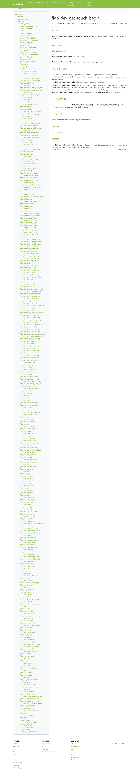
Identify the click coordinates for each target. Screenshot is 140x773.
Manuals (31, 9)
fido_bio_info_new (26, 204)
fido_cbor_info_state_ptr (28, 343)
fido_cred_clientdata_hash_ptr (30, 384)
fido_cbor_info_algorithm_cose (30, 239)
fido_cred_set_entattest (28, 452)
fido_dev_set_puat (26, 689)
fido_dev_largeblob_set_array (30, 651)
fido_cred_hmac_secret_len (29, 403)
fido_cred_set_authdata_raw (29, 443)
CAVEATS (56, 139)
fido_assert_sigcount (27, 156)
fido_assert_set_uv (26, 147)
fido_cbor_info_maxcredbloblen (31, 291)
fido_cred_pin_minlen (27, 422)
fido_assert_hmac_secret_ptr (30, 104)
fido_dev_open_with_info (28, 668)
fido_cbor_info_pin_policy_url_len (31, 325)
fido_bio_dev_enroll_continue (30, 178)
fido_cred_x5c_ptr (26, 519)
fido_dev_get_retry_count (28, 597)
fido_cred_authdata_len (28, 372)
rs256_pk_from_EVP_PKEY (29, 722)
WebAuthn (39, 3)
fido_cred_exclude (26, 393)
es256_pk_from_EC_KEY (28, 38)
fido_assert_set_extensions (29, 133)
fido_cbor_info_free (26, 280)
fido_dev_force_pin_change (29, 583)
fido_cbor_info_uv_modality (29, 355)
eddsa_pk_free (25, 24)
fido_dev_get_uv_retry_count (30, 604)
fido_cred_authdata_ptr (28, 374)
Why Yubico (74, 744)
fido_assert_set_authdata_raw (30, 123)
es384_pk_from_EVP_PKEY (29, 54)
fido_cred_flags (25, 396)
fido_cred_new (25, 417)
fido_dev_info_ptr (26, 628)
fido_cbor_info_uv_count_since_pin (32, 353)
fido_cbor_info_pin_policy (29, 322)
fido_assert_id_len (26, 107)
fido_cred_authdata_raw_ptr (29, 379)
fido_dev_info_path (26, 621)
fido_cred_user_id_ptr (27, 500)
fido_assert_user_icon (27, 161)
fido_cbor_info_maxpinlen (29, 303)
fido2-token (24, 69)
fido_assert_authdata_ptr (28, 76)
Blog (43, 746)
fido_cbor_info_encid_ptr (28, 268)
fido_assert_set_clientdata (29, 126)
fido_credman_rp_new (27, 564)
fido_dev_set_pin (25, 682)
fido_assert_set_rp (26, 140)
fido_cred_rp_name (26, 433)
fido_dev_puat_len (26, 673)
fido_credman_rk (26, 535)
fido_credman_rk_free (27, 542)
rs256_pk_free (25, 720)
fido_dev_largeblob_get (28, 642)
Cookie (73, 749)
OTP (51, 3)
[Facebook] (119, 744)
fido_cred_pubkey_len (27, 426)
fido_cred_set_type (26, 478)
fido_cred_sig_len (26, 488)
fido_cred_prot (25, 424)
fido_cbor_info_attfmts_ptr (29, 249)
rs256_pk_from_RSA (27, 725)
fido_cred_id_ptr (25, 410)
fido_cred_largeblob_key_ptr (30, 415)
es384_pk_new (25, 59)
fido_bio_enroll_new (27, 194)
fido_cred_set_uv (25, 483)
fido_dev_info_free (26, 611)
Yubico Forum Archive (48, 752)
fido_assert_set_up (26, 144)
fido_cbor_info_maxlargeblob (30, 298)
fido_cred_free (25, 400)
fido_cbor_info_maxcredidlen (30, 296)
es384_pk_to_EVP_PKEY (28, 62)
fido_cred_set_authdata (28, 441)
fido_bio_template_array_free (30, 213)
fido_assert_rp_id (26, 119)
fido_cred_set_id (25, 464)
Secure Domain (71, 4)
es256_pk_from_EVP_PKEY (29, 40)
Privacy (73, 754)
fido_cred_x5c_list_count (28, 512)
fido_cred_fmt (25, 398)
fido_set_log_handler (27, 715)
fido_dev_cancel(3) (58, 132)
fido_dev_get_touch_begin (29, 599)
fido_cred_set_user (26, 481)
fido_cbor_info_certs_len (28, 251)
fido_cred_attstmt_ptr (27, 370)
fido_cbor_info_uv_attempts (29, 351)
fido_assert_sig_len (26, 152)
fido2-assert (24, 64)
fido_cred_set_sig (26, 476)
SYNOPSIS (57, 45)
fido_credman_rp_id (27, 554)
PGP (61, 3)
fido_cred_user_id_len (27, 497)
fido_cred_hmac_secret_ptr (29, 405)
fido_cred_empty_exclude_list (30, 388)
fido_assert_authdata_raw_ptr (30, 81)
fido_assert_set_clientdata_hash (31, 128)
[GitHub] (126, 744)
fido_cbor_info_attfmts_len (29, 246)
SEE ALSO (56, 126)
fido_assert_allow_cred (28, 71)
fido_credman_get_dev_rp (29, 528)
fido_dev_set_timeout (27, 694)
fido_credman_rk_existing (29, 540)
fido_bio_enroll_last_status (29, 192)
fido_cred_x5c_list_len (27, 514)
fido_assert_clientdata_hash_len (31, 88)
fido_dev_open (25, 666)
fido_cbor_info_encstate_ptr (29, 272)
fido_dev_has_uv (25, 609)
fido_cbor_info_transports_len (30, 346)
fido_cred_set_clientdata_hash (30, 450)
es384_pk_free (25, 50)
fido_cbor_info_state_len (28, 341)
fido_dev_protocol (26, 670)
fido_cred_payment (26, 419)
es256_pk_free (25, 36)
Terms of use (75, 757)
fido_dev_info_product (27, 623)
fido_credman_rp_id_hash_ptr (30, 559)
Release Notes (23, 19)
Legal (72, 752)
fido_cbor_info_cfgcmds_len (29, 258)
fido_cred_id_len (25, 407)
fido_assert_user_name (28, 168)
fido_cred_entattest (26, 391)
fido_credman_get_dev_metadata (31, 523)
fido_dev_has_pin (26, 606)
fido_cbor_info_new (27, 310)
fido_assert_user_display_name (30, 159)
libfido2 (23, 9)
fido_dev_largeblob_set (28, 649)
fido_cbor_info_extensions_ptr (30, 277)
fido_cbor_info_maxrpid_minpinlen (32, 306)
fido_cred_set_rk (25, 471)
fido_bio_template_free (28, 218)
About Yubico (75, 746)
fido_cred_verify (25, 504)
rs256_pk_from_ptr (26, 727)
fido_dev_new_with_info (28, 663)
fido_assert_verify (26, 171)
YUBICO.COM (75, 741)
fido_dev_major (25, 654)
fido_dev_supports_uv (27, 708)
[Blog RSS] (112, 744)
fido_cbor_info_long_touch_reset (31, 289)
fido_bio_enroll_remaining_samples (32, 197)
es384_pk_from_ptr (26, 57)
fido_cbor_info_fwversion (28, 282)
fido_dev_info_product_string (30, 625)
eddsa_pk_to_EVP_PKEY (28, 33)
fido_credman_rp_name (28, 561)
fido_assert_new (25, 116)
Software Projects (89, 4)
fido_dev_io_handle (26, 635)
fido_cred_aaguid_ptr (27, 365)
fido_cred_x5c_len (26, 509)
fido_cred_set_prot (26, 469)
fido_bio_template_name (28, 225)
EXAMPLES (57, 113)
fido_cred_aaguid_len (27, 362)
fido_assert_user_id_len (28, 164)
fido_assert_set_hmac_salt (29, 135)
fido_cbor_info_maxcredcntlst (30, 294)
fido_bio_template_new (28, 227)
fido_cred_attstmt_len (27, 367)
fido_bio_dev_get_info (27, 182)
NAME (55, 30)
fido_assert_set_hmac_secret (30, 137)
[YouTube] (123, 744)
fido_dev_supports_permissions (31, 703)
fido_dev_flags (25, 578)
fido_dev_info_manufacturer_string (32, 616)
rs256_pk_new (25, 729)
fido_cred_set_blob (26, 445)
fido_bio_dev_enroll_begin (29, 173)
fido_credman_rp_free (27, 552)
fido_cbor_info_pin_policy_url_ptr (31, 327)
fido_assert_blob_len (27, 83)
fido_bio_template (26, 209)
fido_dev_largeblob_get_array (30, 644)
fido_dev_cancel (25, 571)
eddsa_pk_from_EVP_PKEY (29, 26)
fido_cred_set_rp (25, 474)
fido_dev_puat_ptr (26, 675)
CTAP (46, 3)
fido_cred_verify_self (27, 507)
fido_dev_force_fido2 (27, 580)
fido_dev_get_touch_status (29, 602)
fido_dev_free (24, 587)
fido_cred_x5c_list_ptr (27, 516)
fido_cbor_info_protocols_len (30, 329)
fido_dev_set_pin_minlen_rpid (30, 687)
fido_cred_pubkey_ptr (27, 429)
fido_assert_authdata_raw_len (30, 78)
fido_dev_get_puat (26, 594)
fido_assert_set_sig (26, 142)
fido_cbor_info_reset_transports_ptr (32, 336)
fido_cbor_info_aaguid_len (29, 235)
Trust (72, 760)
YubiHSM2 (80, 3)
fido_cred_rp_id (25, 431)
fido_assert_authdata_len (28, 73)
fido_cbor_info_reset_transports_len (32, 334)
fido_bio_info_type (26, 206)
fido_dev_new (24, 661)
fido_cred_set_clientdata (28, 448)
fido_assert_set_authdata (28, 121)
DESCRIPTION (59, 68)
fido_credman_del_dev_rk (29, 521)
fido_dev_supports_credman (30, 701)
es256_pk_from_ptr (26, 43)
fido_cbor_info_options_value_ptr (31, 320)
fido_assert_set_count (27, 130)
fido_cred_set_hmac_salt (28, 459)
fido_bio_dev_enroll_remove (29, 180)
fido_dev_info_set (26, 630)
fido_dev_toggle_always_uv (29, 710)
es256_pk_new (25, 45)
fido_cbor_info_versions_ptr (29, 360)
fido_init (23, 713)
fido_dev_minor (25, 658)
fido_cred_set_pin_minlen (29, 467)
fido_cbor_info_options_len (29, 315)
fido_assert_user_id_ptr (28, 166)
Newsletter (45, 749)
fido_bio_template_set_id (28, 230)
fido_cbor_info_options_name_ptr (31, 317)
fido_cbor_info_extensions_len (30, 275)
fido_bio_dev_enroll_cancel (29, 175)
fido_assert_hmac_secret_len (30, 102)
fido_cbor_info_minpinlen (29, 308)
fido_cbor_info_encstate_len (29, 270)
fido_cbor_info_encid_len (28, 265)
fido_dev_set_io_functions (29, 680)
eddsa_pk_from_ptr (26, 28)
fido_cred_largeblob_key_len (30, 412)
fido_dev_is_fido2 (26, 637)
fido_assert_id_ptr (26, 109)
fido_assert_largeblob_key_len (30, 111)
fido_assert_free (25, 99)
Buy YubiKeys (46, 744)
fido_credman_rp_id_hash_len (30, 557)
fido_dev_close (25, 573)
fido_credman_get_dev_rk (29, 526)
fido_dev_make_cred (27, 656)
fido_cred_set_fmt (26, 457)
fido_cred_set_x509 (26, 486)
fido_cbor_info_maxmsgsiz (29, 301)
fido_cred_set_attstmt (27, 438)
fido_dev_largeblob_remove (29, 647)
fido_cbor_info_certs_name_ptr (30, 253)
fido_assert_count (26, 92)
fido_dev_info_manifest (28, 613)
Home (16, 9)
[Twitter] (116, 744)
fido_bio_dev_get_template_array (31, 185)
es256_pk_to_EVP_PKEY (28, 47)
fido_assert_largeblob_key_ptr (30, 114)
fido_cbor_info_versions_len (29, 358)
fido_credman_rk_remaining (29, 547)
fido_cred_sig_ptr (26, 490)
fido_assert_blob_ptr (27, 85)
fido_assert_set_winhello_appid (31, 149)
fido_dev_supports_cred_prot (30, 699)
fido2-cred (23, 66)
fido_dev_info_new (26, 618)
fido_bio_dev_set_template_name (31, 187)
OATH (56, 3)
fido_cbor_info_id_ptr (27, 287)
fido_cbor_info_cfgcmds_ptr (29, 261)
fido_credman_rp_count (28, 549)
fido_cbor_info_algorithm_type (30, 244)
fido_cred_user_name (27, 502)
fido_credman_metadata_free (30, 531)
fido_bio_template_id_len (28, 220)
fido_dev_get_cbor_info (28, 592)
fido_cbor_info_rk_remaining (30, 339)
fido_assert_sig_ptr (26, 154)
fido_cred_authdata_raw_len (29, 377)
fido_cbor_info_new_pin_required (31, 313)
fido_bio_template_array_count (30, 211)
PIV (65, 3)
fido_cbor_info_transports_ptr (30, 348)
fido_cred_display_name (28, 386)
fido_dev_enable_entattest (29, 576)
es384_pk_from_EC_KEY (28, 52)
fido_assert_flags (26, 97)
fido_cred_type (25, 495)
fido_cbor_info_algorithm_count (31, 242)
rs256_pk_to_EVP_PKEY (28, 732)
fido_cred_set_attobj (27, 436)
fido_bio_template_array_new (30, 216)
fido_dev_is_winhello (27, 639)
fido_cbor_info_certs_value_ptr (30, 256)
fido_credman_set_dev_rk (28, 566)
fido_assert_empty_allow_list (30, 95)
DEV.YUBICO (16, 741)
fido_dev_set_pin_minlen (28, 684)
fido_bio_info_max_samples (29, 201)
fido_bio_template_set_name (30, 232)
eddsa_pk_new (25, 31)
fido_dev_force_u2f (26, 585)
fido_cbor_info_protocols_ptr (30, 332)
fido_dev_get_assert (27, 590)
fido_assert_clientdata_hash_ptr (31, 90)
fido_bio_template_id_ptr (28, 223)
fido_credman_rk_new (27, 545)
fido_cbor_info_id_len (27, 284)
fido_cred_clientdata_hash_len (30, 381)
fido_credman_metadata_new (30, 533)
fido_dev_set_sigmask (27, 692)
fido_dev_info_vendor (27, 632)
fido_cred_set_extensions (28, 455)
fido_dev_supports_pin (28, 706)
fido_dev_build (25, 568)
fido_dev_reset (25, 677)
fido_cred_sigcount (26, 493)
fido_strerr (23, 718)
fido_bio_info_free (26, 199)
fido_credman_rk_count (28, 538)
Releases (21, 17)
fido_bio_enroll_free (27, 190)
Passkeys (30, 3)
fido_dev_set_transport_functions (31, 696)
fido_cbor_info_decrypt (28, 263)
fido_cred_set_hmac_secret (29, 462)
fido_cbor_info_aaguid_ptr (29, 237)
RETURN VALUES (60, 99)
